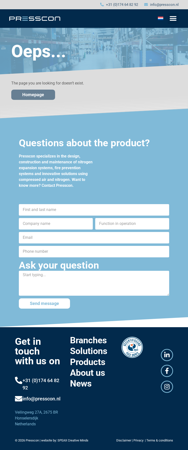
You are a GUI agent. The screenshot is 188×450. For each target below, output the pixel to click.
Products (88, 362)
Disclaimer (123, 440)
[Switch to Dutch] (160, 18)
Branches (88, 340)
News (81, 383)
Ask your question (59, 265)
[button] (173, 18)
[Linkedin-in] (167, 355)
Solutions (88, 351)
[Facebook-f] (167, 371)
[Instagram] (167, 387)
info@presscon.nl (41, 399)
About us (87, 373)
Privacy (138, 440)
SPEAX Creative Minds (73, 440)
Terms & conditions (159, 440)
